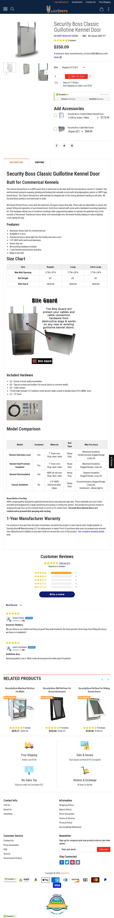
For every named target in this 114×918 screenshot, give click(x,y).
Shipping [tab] (39, 162)
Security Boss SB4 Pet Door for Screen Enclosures (57, 690)
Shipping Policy (66, 805)
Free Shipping (104, 2)
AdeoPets (65, 873)
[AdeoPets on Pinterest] (72, 862)
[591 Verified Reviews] (57, 916)
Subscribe (103, 849)
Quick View (62, 117)
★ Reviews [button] (111, 461)
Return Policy (65, 809)
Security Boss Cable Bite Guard (80, 127)
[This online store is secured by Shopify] (24, 879)
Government (77, 2)
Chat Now (8, 814)
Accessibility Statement (70, 827)
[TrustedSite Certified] (10, 880)
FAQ (5, 849)
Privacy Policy (65, 822)
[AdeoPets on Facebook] (62, 862)
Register (64, 2)
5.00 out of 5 (64, 563)
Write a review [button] (57, 594)
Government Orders (13, 858)
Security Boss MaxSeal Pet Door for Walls (20, 690)
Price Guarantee (66, 814)
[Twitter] (64, 145)
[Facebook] (56, 145)
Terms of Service (67, 818)
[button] (61, 40)
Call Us (7, 805)
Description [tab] (16, 162)
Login (56, 2)
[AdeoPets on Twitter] (67, 862)
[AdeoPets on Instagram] (78, 862)
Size (56, 67)
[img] (12, 613)
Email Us (8, 809)
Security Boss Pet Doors (66, 36)
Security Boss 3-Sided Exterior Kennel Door (86, 114)
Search (7, 853)
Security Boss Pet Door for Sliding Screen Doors (94, 690)
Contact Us (91, 2)
